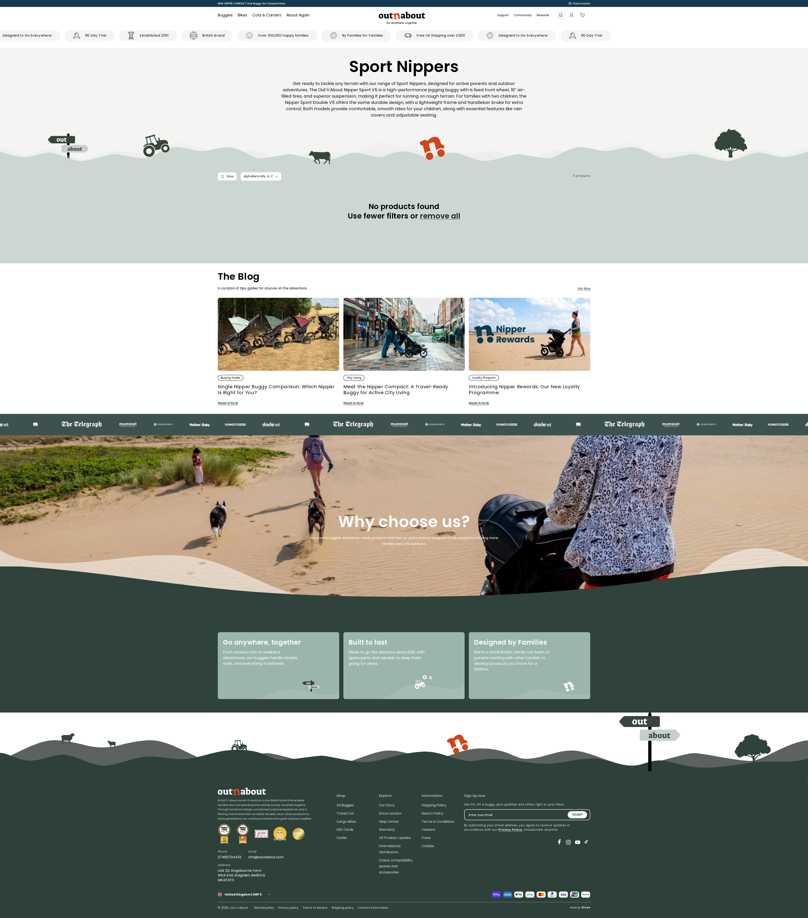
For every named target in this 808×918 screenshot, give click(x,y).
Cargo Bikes (346, 821)
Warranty (387, 829)
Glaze (585, 907)
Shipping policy (343, 908)
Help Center (389, 821)
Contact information (373, 908)
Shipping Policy (434, 805)
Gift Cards (344, 829)
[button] (522, 15)
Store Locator (390, 813)
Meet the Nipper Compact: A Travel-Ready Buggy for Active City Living (395, 390)
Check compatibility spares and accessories (395, 866)
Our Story (387, 805)
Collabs (428, 846)
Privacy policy (288, 908)
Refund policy (264, 908)
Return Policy (432, 813)
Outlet (341, 837)
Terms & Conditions (438, 821)
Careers (428, 829)
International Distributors (389, 849)
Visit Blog (583, 288)
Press (426, 837)
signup (577, 814)
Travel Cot (345, 813)
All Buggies (345, 805)
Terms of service (315, 908)
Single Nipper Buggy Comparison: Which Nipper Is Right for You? (276, 390)
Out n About (239, 908)
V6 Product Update (395, 837)
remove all (440, 216)
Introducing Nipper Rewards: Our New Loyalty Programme (524, 390)
